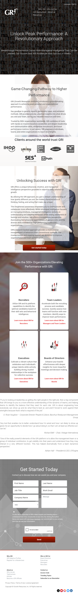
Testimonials (11, 574)
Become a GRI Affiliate (14, 578)
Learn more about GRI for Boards (54, 380)
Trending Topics (45, 575)
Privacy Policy (10, 583)
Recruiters (43, 564)
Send (39, 539)
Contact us (44, 570)
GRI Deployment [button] (39, 12)
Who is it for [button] (52, 9)
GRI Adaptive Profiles (14, 558)
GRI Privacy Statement (33, 519)
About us (10, 570)
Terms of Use (20, 583)
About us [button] (51, 12)
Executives (44, 560)
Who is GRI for (45, 556)
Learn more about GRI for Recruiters (23, 321)
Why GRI (10, 556)
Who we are (11, 572)
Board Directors (45, 558)
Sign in (74, 4)
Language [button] (67, 4)
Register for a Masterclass (15, 560)
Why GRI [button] (41, 9)
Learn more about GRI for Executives (23, 380)
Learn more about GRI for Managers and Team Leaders (54, 321)
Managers (43, 562)
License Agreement (32, 583)
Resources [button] (37, 15)
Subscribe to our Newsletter (49, 578)
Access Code (44, 573)
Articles (9, 576)
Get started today (39, 248)
